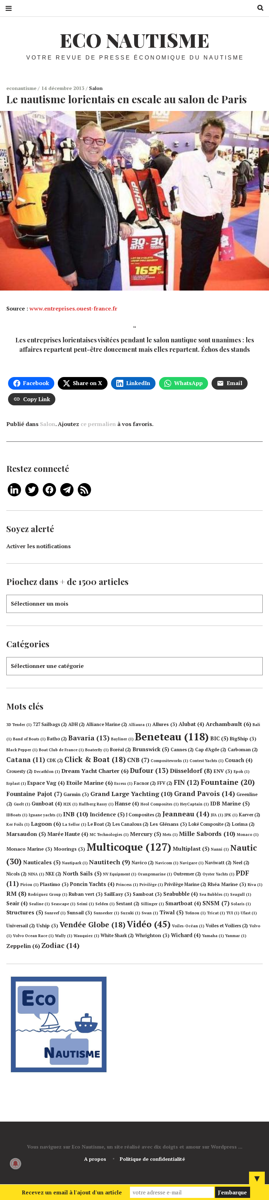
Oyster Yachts (218, 874)
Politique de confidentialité (152, 1159)
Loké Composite (209, 824)
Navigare (192, 862)
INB (75, 814)
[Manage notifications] (15, 1163)
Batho (57, 739)
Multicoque (129, 846)
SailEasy (117, 894)
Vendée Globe (92, 924)
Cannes (182, 750)
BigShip (243, 738)
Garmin (76, 794)
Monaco (247, 834)
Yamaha (213, 935)
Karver (249, 815)
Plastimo (54, 884)
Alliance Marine (106, 724)
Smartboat (183, 903)
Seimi (85, 903)
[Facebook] (49, 489)
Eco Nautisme (134, 40)
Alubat (191, 724)
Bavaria (89, 737)
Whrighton (152, 935)
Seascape (63, 903)
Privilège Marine (185, 884)
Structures (24, 912)
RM (16, 893)
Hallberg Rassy (96, 804)
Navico (143, 863)
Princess (127, 884)
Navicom (166, 862)
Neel (241, 863)
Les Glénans (168, 824)
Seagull (240, 894)
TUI (232, 913)
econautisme (22, 88)
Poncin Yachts (92, 884)
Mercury (145, 833)
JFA (217, 814)
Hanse (127, 803)
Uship (47, 925)
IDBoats (16, 814)
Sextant (127, 904)
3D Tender (19, 724)
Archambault (228, 724)
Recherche (258, 8)
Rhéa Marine (227, 884)
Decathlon (47, 771)
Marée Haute (67, 834)
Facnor (145, 783)
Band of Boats (29, 739)
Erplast (16, 783)
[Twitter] (32, 489)
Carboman (243, 750)
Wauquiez (86, 935)
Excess (123, 783)
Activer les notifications (38, 546)
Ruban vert (86, 894)
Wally (63, 935)
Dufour (149, 770)
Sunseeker (106, 913)
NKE (53, 874)
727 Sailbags (50, 724)
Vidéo (149, 924)
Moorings (69, 849)
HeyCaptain (194, 804)
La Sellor (74, 824)
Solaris (241, 903)
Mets (170, 834)
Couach (239, 760)
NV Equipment (119, 874)
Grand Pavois (204, 793)
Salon (96, 88)
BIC (219, 738)
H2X (70, 804)
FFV (164, 783)
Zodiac (60, 945)
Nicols (16, 874)
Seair (17, 903)
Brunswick (150, 749)
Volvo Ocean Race (33, 935)
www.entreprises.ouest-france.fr (73, 308)
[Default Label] (14, 489)
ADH (76, 724)
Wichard (186, 935)
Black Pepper (21, 749)
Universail (20, 926)
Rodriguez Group (47, 894)
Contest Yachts (206, 760)
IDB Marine (230, 803)
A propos (95, 1159)
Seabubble (180, 894)
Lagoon (46, 824)
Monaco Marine (29, 849)
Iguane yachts (45, 814)
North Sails (82, 873)
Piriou (29, 884)
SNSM (215, 903)
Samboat (147, 894)
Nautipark (75, 862)
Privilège (151, 884)
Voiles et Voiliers (227, 926)
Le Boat (99, 824)
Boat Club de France (61, 749)
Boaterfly (97, 749)
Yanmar (235, 935)
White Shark (117, 936)
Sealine (39, 903)
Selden (105, 903)
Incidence (107, 814)
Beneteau (172, 736)
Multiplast (191, 848)
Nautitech (109, 862)
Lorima (243, 824)
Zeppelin (23, 946)
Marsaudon (26, 833)
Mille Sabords (207, 833)
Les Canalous (130, 824)
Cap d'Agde (210, 750)
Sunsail (79, 912)
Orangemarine (155, 874)
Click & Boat (95, 759)
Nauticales (42, 862)
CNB (138, 760)
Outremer (187, 874)
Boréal (120, 750)
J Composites (143, 815)
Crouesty (19, 771)
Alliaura (140, 724)
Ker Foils (17, 824)
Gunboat (47, 803)
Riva (255, 884)
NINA (36, 874)
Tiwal (171, 912)
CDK (55, 760)
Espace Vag (46, 783)
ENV (223, 771)
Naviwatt (218, 863)
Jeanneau (186, 813)
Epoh (241, 771)
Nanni (220, 849)
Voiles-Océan (188, 925)
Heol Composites (159, 804)
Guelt (22, 804)
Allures (164, 724)
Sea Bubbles (214, 894)
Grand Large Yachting (131, 793)
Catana (25, 759)
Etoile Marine (89, 783)
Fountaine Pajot (34, 794)
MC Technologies (109, 834)
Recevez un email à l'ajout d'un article (72, 1192)
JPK (231, 814)
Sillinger (152, 903)
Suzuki (130, 913)
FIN (186, 782)
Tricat (216, 913)
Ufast (249, 913)
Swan (150, 913)
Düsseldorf (191, 771)
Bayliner (122, 739)
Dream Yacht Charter (95, 771)
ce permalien (98, 424)
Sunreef (54, 913)
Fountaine (228, 782)
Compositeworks (169, 760)
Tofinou (195, 913)
